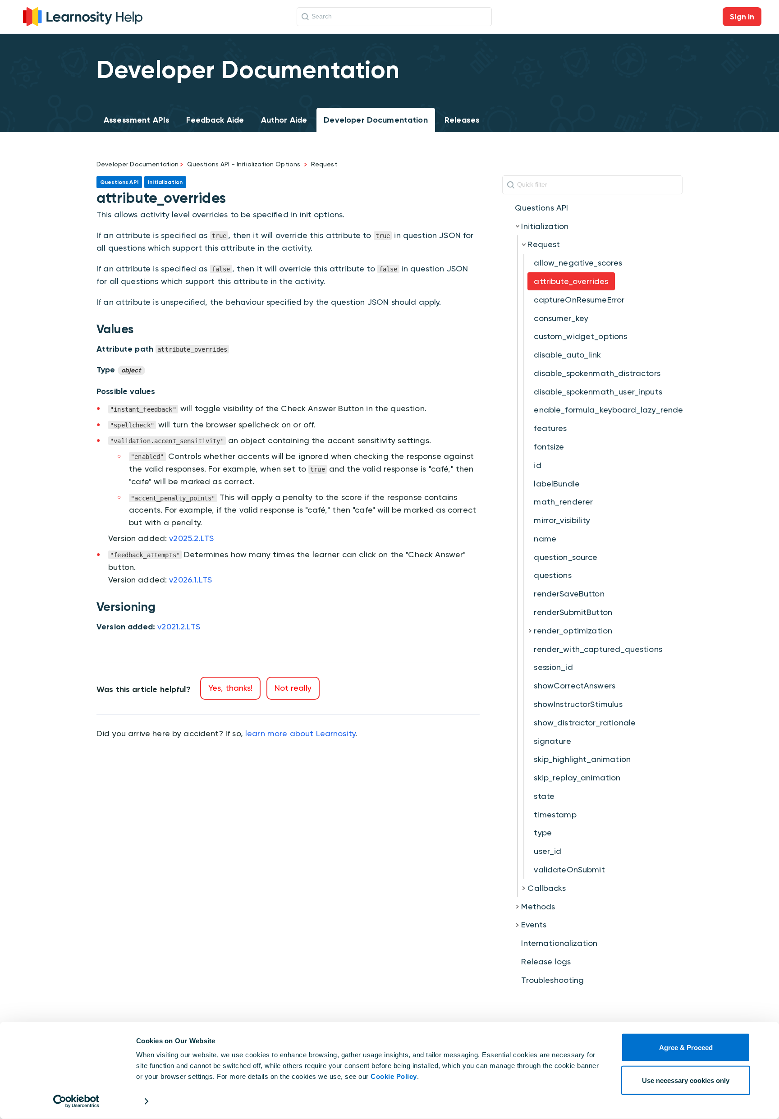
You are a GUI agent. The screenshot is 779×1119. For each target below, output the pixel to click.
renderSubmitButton (573, 612)
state (544, 796)
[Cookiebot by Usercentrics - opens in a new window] (76, 1101)
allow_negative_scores (578, 262)
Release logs (546, 961)
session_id (553, 667)
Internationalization (559, 943)
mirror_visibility (562, 520)
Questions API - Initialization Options (244, 164)
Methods (538, 906)
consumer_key (561, 318)
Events (533, 924)
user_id (547, 851)
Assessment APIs (137, 120)
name (545, 538)
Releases (462, 120)
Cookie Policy (394, 1076)
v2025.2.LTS (191, 538)
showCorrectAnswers (574, 685)
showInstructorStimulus (578, 704)
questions (552, 575)
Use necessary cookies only (685, 1080)
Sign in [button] (742, 16)
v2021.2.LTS (178, 626)
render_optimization (573, 630)
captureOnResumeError (579, 299)
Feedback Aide (215, 120)
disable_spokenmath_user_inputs (598, 391)
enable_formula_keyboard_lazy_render (610, 409)
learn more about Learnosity (300, 733)
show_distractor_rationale (585, 722)
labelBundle (557, 483)
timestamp (555, 814)
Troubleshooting (552, 980)
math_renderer (563, 501)
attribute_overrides (571, 281)
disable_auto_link (567, 354)
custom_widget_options (580, 336)
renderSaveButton (569, 593)
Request (324, 164)
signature (552, 741)
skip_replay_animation (577, 777)
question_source (565, 557)
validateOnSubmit (569, 869)
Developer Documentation (375, 120)
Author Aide (284, 120)
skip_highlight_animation (582, 759)
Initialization (544, 226)
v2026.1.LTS (190, 579)
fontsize (549, 446)
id (537, 465)
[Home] (82, 15)
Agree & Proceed (686, 1047)
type (543, 832)
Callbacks (546, 888)
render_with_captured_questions (598, 649)
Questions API (541, 207)
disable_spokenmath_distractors (597, 373)
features (550, 428)
